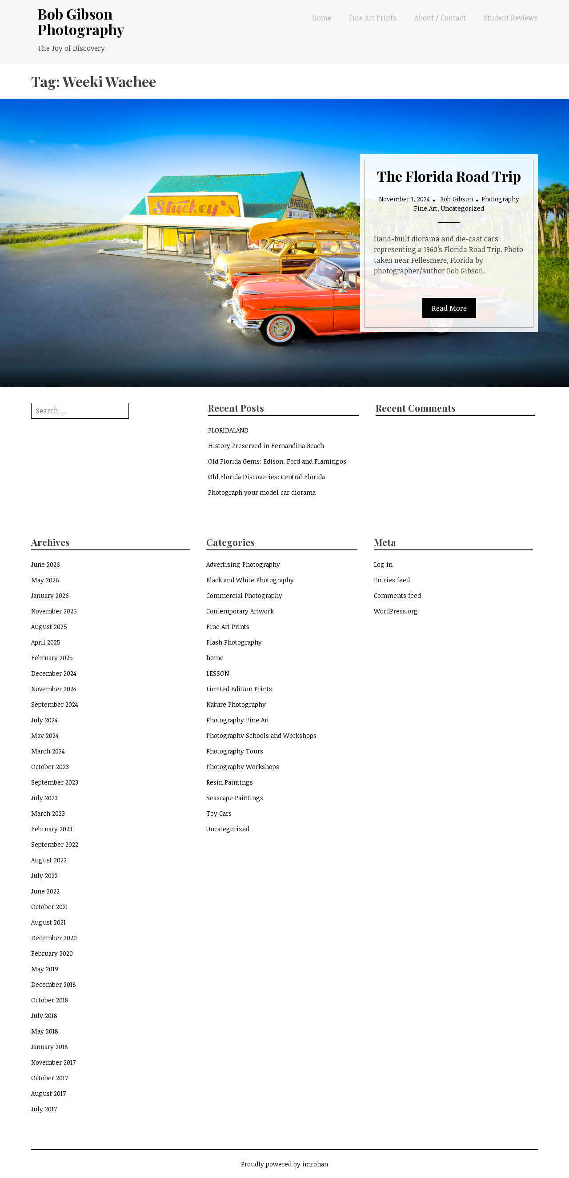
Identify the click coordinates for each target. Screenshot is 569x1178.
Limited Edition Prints (239, 689)
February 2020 (52, 953)
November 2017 (53, 1062)
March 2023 (48, 813)
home (215, 657)
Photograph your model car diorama (262, 492)
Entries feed (392, 580)
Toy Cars (219, 813)
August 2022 (49, 860)
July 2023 (44, 797)
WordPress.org (396, 611)
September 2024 (54, 704)
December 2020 (54, 938)
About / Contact (440, 18)
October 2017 (49, 1078)
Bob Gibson (456, 199)
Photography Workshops (242, 766)
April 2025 (45, 642)
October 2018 (49, 1000)
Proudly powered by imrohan (284, 1164)
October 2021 (49, 906)
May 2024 (45, 735)
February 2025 (52, 657)
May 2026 (45, 580)
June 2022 (45, 891)
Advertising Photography (243, 564)
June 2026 (45, 564)
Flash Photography (234, 642)
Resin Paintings (229, 782)
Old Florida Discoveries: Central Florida (266, 477)
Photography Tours (234, 751)
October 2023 (50, 766)
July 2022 (44, 875)
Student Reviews (511, 18)
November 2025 (54, 611)
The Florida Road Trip (449, 175)
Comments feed (397, 595)
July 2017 (44, 1109)
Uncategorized (462, 208)
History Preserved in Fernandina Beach (266, 445)
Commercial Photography (244, 595)
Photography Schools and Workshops (261, 735)
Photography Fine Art (237, 720)
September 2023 (54, 782)
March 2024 (48, 751)
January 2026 (50, 595)
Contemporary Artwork (240, 611)
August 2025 (49, 626)
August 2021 (48, 922)
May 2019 (44, 969)
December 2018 (53, 984)
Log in (383, 564)
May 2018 (44, 1031)
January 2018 (49, 1046)
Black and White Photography (250, 580)
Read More (449, 308)
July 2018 (44, 1015)
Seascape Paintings (234, 797)
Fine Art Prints (373, 18)
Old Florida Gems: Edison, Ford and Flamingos (277, 461)
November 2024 (53, 689)
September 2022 (54, 844)
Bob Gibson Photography (81, 21)
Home (321, 18)
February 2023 (51, 829)
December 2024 (53, 673)
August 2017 (48, 1093)
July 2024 (44, 720)
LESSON (217, 673)
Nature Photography (236, 704)
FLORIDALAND (228, 430)
